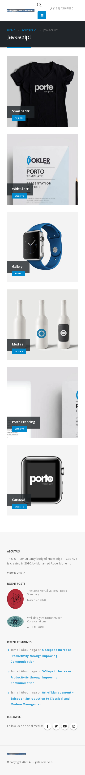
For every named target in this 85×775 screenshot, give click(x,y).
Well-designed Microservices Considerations (44, 619)
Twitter (56, 726)
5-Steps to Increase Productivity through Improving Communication (41, 655)
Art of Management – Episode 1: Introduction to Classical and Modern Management (42, 698)
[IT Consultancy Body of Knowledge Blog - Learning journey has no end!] (20, 10)
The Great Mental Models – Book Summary (47, 592)
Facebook (47, 726)
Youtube (64, 726)
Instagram (73, 726)
